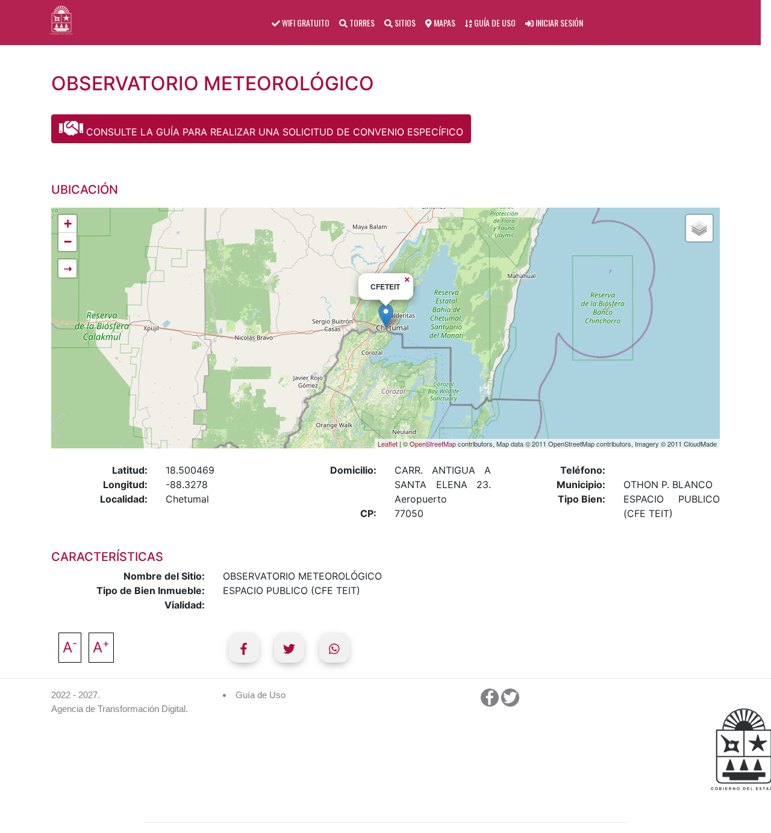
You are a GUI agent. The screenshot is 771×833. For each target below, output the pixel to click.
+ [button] (68, 223)
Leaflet (388, 443)
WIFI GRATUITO (304, 22)
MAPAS (443, 22)
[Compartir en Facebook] (244, 648)
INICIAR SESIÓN (558, 22)
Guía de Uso (261, 695)
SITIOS (404, 22)
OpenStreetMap (433, 443)
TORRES (361, 22)
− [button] (68, 241)
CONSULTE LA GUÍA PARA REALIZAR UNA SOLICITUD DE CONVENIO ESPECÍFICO (273, 132)
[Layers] (699, 228)
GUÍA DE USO (494, 22)
